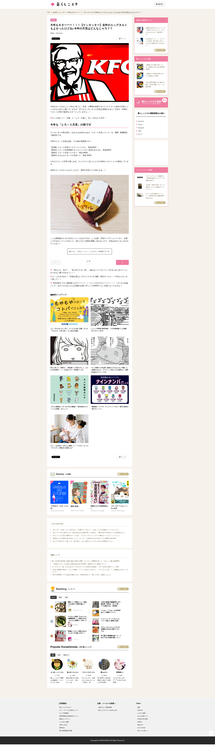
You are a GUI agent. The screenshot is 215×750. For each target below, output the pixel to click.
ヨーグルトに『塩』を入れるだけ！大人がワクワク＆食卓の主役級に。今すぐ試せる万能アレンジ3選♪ (85, 567)
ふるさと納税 (141, 713)
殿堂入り (66, 655)
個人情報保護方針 (64, 730)
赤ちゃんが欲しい (142, 730)
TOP (48, 12)
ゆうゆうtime (141, 728)
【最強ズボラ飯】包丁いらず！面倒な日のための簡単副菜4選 (155, 67)
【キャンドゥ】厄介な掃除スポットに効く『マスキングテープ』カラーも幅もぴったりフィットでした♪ (86, 535)
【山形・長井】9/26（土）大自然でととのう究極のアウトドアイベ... (155, 187)
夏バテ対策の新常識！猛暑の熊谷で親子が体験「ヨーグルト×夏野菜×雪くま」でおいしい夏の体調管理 (85, 561)
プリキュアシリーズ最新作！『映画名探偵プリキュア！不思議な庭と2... (155, 178)
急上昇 (54, 597)
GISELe (139, 722)
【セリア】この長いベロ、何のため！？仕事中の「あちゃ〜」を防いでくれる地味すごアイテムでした (85, 530)
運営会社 (62, 728)
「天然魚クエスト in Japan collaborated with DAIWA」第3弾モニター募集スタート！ (79, 564)
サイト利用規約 (64, 713)
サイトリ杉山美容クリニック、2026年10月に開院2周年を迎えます (155, 196)
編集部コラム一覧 (59, 12)
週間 (60, 597)
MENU (160, 4)
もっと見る (123, 474)
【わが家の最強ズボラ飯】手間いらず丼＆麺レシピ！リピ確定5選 (155, 85)
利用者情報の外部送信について (68, 716)
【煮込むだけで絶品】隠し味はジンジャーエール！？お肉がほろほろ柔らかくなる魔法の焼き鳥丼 (84, 538)
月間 (66, 597)
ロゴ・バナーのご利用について (68, 710)
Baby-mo (140, 725)
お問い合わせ (63, 725)
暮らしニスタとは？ (65, 707)
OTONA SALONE (142, 719)
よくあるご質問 (64, 722)
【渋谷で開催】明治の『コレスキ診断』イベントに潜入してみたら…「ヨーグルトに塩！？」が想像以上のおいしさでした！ (90, 571)
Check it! (140, 710)
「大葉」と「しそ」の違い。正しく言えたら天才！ (85, 118)
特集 (138, 707)
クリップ (123, 39)
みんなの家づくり (142, 716)
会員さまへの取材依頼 (105, 707)
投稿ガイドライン (64, 719)
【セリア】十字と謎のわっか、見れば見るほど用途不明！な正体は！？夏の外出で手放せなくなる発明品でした (88, 532)
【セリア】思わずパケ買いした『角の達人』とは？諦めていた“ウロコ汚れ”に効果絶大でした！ (83, 541)
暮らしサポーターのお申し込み (107, 710)
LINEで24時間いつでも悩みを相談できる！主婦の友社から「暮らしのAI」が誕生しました (81, 575)
